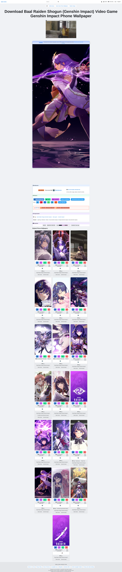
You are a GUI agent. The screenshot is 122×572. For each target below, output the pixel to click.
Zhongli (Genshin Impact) (63, 219)
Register (119, 1)
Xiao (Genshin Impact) (53, 219)
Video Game (40, 274)
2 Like (48, 199)
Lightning (39, 219)
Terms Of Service (46, 566)
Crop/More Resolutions (77, 199)
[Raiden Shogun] (79, 306)
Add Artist (41, 190)
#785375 (66, 225)
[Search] (58, 2)
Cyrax (82, 409)
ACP (36, 207)
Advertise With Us (67, 566)
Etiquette (60, 566)
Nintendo (43, 219)
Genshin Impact (46, 274)
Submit (105, 1)
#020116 (60, 225)
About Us (30, 566)
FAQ (34, 566)
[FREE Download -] (73, 309)
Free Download (39, 199)
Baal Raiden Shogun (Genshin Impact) (43, 272)
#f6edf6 (69, 225)
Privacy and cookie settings (89, 566)
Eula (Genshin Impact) (72, 219)
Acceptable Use (54, 566)
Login (115, 1)
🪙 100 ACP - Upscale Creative (47, 207)
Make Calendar (65, 199)
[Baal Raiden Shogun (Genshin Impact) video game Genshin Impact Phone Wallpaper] (61, 353)
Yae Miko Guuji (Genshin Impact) (43, 415)
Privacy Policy (39, 566)
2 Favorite (56, 199)
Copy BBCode (62, 202)
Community (111, 1)
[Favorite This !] (76, 309)
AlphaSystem (58, 190)
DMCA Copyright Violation (77, 566)
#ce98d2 (63, 225)
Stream (47, 219)
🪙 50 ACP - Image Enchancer (62, 207)
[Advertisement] (61, 176)
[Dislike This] (84, 309)
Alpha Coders (4, 1)
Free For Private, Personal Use (74, 189)
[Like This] (62, 547)
